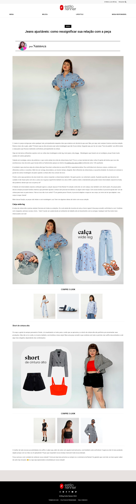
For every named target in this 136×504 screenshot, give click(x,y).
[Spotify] (63, 492)
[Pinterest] (69, 492)
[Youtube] (72, 492)
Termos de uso (54, 500)
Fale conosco (82, 500)
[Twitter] (76, 492)
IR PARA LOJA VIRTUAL (110, 2)
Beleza (45, 14)
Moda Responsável (119, 14)
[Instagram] (60, 492)
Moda (11, 14)
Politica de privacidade (68, 500)
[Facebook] (66, 492)
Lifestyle (79, 14)
